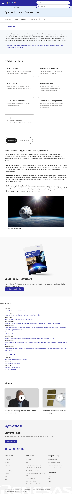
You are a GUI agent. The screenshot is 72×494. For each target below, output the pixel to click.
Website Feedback (44, 489)
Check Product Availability (55, 465)
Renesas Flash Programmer (33, 465)
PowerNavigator (30, 478)
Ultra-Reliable (11, 140)
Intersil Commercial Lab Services (15, 311)
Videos (44, 19)
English (50, 476)
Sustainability (8, 471)
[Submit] (38, 6)
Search (53, 3)
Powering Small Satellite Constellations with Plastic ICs (22, 315)
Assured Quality (25, 140)
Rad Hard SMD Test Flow (12, 363)
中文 (49, 479)
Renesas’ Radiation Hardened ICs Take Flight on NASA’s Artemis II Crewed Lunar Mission (33, 323)
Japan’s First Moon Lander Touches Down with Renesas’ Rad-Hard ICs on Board (30, 338)
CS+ (27, 462)
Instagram (18, 449)
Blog (6, 476)
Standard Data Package (12, 367)
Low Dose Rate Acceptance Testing (16, 359)
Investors (7, 465)
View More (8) (11, 370)
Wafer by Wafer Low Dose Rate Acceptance (18, 319)
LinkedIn (22, 449)
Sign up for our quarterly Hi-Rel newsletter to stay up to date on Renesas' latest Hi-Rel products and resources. (35, 46)
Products (7, 7)
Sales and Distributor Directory (56, 468)
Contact (7, 473)
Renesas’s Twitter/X (10, 449)
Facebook (14, 449)
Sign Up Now (11, 441)
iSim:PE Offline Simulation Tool (34, 471)
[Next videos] (59, 398)
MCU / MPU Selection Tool (33, 468)
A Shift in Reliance (10, 334)
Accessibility (28, 489)
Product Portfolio (20, 19)
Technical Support (53, 459)
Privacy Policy (19, 489)
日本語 (49, 482)
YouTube (6, 449)
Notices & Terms (9, 489)
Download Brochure (15, 289)
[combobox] (53, 6)
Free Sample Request (54, 462)
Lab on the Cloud (31, 481)
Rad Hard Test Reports (12, 355)
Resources (34, 19)
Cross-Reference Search (33, 484)
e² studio (28, 459)
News (6, 468)
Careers (7, 462)
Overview (8, 19)
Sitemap (35, 489)
